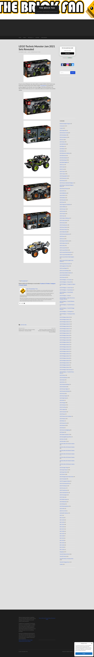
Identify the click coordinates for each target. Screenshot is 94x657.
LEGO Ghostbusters (63, 224)
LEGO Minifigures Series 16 (65, 330)
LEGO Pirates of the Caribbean (65, 416)
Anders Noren (69, 651)
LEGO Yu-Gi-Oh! (63, 510)
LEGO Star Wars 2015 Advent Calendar (67, 457)
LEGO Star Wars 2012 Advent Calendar (67, 447)
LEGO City (62, 169)
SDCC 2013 (62, 519)
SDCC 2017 (62, 529)
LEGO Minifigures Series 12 (65, 321)
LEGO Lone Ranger (63, 268)
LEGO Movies (62, 393)
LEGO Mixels (62, 379)
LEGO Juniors (62, 245)
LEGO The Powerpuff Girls (65, 483)
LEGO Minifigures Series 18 (65, 335)
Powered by (65, 57)
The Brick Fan (47, 8)
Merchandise (44, 37)
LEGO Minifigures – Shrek (64, 295)
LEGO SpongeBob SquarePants (65, 436)
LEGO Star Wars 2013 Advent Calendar (67, 450)
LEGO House (62, 236)
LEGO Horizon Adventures (65, 234)
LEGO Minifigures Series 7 (65, 362)
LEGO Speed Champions (64, 434)
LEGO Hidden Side (63, 231)
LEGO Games (62, 222)
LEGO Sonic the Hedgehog (65, 429)
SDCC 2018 (62, 531)
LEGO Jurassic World (64, 250)
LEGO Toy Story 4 (63, 488)
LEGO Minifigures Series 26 (65, 353)
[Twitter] (21, 303)
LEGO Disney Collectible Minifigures (66, 182)
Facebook (42, 283)
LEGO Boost (62, 150)
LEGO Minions (62, 375)
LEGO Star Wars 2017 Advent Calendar (67, 460)
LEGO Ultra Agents (63, 494)
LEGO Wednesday (63, 501)
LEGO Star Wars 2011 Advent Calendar (67, 443)
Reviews (37, 37)
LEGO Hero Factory (63, 229)
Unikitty (61, 564)
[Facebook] (19, 303)
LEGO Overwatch (63, 411)
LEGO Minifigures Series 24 (65, 349)
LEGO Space (62, 432)
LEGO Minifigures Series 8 (65, 365)
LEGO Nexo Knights (63, 395)
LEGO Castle (62, 166)
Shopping (61, 551)
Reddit (25, 285)
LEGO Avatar (62, 141)
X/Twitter (47, 283)
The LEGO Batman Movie (64, 554)
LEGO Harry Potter (63, 227)
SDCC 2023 (62, 542)
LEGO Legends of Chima (64, 265)
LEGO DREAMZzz (63, 193)
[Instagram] (22, 303)
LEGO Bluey (62, 146)
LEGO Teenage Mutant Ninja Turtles (66, 476)
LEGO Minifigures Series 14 (65, 326)
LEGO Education (63, 199)
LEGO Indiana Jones (63, 243)
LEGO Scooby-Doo (63, 423)
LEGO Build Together (64, 162)
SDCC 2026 (62, 549)
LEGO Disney (62, 180)
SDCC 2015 (62, 524)
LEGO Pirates (62, 414)
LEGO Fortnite (62, 211)
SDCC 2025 (62, 547)
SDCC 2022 (62, 540)
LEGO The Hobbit (63, 478)
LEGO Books (62, 148)
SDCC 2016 (62, 526)
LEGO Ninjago (62, 402)
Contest (61, 128)
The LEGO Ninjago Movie (64, 562)
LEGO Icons (62, 238)
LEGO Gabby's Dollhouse (64, 218)
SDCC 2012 (62, 517)
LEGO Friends (62, 213)
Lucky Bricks (43, 85)
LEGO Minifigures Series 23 (65, 346)
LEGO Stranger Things (64, 467)
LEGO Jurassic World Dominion (66, 252)
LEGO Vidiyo (62, 497)
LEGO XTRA (62, 508)
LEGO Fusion (62, 215)
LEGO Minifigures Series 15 (65, 328)
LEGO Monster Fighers (64, 388)
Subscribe (67, 53)
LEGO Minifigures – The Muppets (66, 311)
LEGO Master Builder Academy (65, 272)
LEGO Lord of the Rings (64, 270)
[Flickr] (24, 303)
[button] (91, 643)
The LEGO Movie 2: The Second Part (66, 558)
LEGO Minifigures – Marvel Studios (66, 289)
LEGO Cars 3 (62, 164)
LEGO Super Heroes (63, 469)
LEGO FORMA (62, 206)
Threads (21, 285)
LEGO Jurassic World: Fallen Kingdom (67, 256)
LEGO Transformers (63, 490)
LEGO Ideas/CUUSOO (64, 240)
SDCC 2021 (62, 538)
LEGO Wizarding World (64, 506)
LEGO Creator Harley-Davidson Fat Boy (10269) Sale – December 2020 (27, 329)
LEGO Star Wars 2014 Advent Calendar (67, 453)
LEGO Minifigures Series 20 (65, 339)
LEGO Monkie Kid (63, 386)
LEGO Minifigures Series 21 (65, 342)
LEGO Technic (62, 474)
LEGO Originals (63, 409)
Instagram (53, 283)
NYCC (61, 515)
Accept (84, 653)
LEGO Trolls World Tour (64, 492)
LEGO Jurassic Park (63, 247)
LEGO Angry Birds (63, 130)
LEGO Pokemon (63, 418)
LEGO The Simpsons (63, 485)
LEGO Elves (62, 202)
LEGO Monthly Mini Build (64, 391)
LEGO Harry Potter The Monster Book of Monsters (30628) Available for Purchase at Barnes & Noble (46, 330)
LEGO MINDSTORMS (64, 275)
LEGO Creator (62, 173)
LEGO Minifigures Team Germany (66, 369)
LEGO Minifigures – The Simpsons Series (67, 313)
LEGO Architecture (63, 137)
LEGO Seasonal (62, 425)
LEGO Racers (62, 420)
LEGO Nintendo (63, 404)
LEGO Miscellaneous (64, 377)
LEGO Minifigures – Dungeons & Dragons (67, 284)
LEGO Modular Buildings (64, 384)
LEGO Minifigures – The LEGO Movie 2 (67, 304)
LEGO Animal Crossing (64, 132)
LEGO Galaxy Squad (63, 220)
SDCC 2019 (62, 533)
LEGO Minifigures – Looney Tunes (66, 287)
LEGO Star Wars (24, 324)
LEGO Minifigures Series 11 (65, 319)
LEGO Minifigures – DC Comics (65, 279)
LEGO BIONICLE (63, 144)
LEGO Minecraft (63, 277)
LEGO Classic (62, 171)
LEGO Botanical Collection (65, 153)
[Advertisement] (47, 27)
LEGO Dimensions (63, 178)
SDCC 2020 (62, 535)
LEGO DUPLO (62, 195)
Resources (30, 37)
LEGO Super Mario (63, 472)
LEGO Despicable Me (64, 175)
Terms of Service (42, 618)
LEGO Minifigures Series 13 (65, 324)
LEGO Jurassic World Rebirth (65, 254)
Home (20, 37)
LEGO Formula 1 (63, 209)
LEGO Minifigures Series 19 (65, 337)
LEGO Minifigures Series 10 (65, 317)
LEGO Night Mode (63, 398)
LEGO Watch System (64, 499)
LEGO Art (61, 139)
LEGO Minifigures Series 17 (65, 333)
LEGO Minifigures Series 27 (65, 355)
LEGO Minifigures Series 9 (65, 367)
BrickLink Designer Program (65, 123)
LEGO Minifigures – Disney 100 (66, 281)
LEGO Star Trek (62, 439)
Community (62, 125)
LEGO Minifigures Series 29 (65, 360)
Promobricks (24, 281)
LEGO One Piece (63, 407)
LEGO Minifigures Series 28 (65, 358)
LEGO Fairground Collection (65, 204)
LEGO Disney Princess (64, 188)
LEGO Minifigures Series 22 (65, 344)
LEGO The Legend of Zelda (65, 481)
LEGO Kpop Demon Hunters (65, 263)
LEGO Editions (62, 197)
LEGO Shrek (62, 427)
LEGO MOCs (62, 382)
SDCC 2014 (62, 522)
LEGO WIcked (62, 503)
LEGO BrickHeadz (63, 160)
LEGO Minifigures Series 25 (65, 351)
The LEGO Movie (63, 556)
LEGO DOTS (62, 190)
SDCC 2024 (62, 544)
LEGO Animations (63, 134)
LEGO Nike (62, 400)
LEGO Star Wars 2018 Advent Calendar (67, 464)
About (24, 37)
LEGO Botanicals (63, 155)
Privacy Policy (48, 618)
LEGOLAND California (64, 513)
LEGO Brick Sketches (64, 157)
